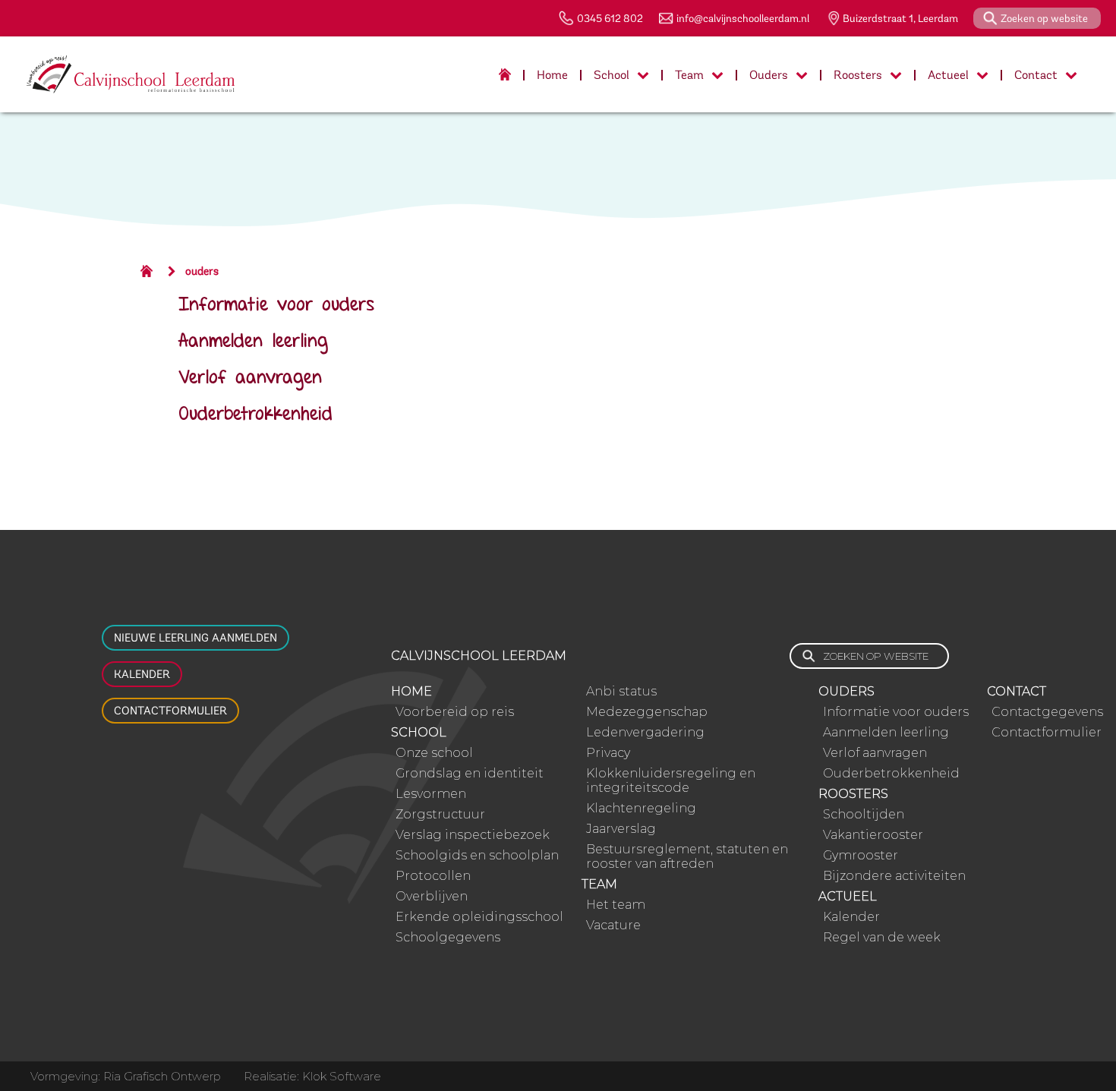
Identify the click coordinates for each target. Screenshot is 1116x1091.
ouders (202, 271)
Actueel (948, 75)
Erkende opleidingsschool (479, 917)
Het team (615, 904)
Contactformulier (170, 710)
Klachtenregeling (641, 808)
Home (552, 75)
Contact (1036, 75)
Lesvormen (431, 794)
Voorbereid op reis (455, 712)
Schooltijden (863, 814)
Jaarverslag (621, 828)
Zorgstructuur (440, 814)
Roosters (858, 75)
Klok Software (341, 1076)
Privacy (608, 753)
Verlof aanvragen (250, 378)
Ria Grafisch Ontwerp (162, 1076)
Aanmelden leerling (253, 342)
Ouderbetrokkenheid (255, 414)
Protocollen (433, 876)
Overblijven (432, 896)
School (611, 75)
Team (689, 75)
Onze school (434, 753)
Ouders (768, 75)
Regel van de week (882, 937)
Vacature (613, 925)
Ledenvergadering (645, 732)
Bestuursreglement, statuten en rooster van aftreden (687, 856)
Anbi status (621, 691)
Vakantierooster (873, 835)
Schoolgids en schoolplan (477, 855)
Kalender (142, 674)
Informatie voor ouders (276, 305)
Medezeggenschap (647, 712)
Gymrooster (860, 855)
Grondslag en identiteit (470, 773)
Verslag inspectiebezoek (473, 835)
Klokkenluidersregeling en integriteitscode (670, 780)
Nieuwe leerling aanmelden (195, 638)
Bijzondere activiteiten (894, 876)
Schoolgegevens (448, 937)
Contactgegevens (1047, 712)
